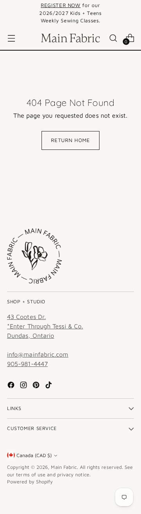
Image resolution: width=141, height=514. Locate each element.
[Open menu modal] (11, 38)
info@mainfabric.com (38, 354)
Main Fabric (64, 467)
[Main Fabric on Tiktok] (49, 386)
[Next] (131, 13)
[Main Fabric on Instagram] (24, 386)
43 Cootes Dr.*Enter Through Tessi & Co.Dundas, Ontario (45, 326)
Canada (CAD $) (34, 455)
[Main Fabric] (70, 38)
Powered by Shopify (30, 482)
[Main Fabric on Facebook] (11, 386)
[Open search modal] (113, 38)
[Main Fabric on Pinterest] (37, 386)
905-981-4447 (27, 363)
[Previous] (9, 13)
